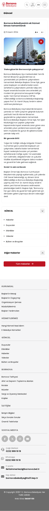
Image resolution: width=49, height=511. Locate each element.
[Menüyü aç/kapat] (44, 5)
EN (38, 5)
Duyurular (10, 225)
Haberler (10, 219)
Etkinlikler (10, 230)
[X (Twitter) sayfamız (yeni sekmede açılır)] (12, 439)
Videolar (9, 236)
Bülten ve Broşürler (14, 241)
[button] (27, 4)
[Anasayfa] (9, 4)
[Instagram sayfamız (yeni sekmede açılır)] (20, 439)
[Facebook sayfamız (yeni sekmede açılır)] (5, 439)
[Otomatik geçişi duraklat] (41, 41)
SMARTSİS (29, 498)
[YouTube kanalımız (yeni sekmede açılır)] (27, 439)
